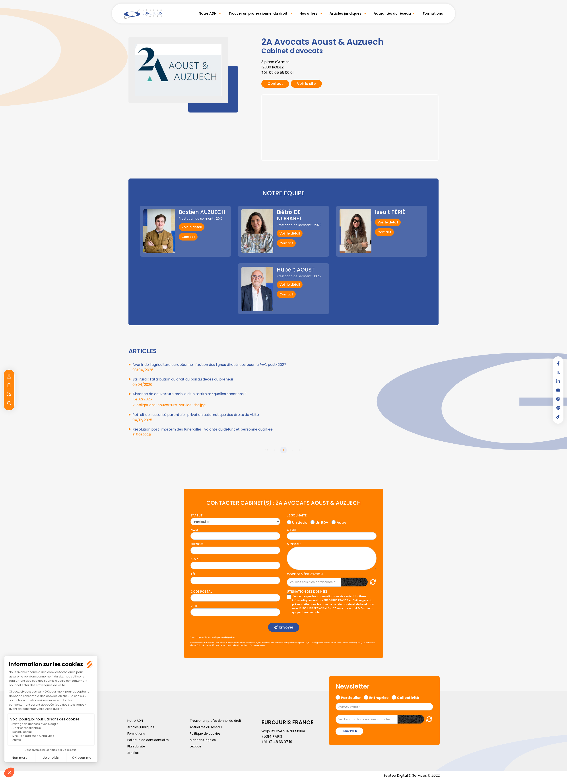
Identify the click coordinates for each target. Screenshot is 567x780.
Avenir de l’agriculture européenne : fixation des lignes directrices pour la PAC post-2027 (209, 364)
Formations (433, 13)
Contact (275, 83)
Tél (192, 574)
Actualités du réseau (392, 13)
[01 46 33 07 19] (9, 385)
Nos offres (308, 13)
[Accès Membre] (9, 376)
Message (294, 544)
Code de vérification (305, 574)
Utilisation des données (307, 591)
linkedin (558, 381)
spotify (558, 407)
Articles (133, 753)
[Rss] (9, 394)
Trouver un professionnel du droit (258, 13)
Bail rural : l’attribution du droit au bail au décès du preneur (182, 379)
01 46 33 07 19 (280, 741)
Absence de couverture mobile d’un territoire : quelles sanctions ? (189, 393)
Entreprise (378, 697)
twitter (558, 372)
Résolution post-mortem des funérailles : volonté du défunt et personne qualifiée (202, 429)
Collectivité (408, 697)
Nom (194, 530)
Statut (196, 515)
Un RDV (322, 522)
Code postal (201, 591)
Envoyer (286, 627)
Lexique (195, 746)
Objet (292, 530)
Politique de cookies (205, 733)
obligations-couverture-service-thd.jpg (171, 404)
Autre (341, 522)
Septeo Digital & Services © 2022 (411, 775)
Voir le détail (191, 227)
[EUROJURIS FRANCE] (143, 13)
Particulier (351, 697)
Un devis (299, 522)
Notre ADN (208, 13)
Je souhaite (297, 515)
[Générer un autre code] (371, 582)
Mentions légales (203, 740)
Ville (194, 606)
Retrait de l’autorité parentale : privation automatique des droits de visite (195, 414)
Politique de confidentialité (148, 740)
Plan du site (136, 746)
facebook (558, 363)
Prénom (196, 544)
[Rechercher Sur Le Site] (9, 403)
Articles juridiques (345, 13)
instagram (558, 398)
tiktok (558, 416)
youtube (558, 390)
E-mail (195, 559)
